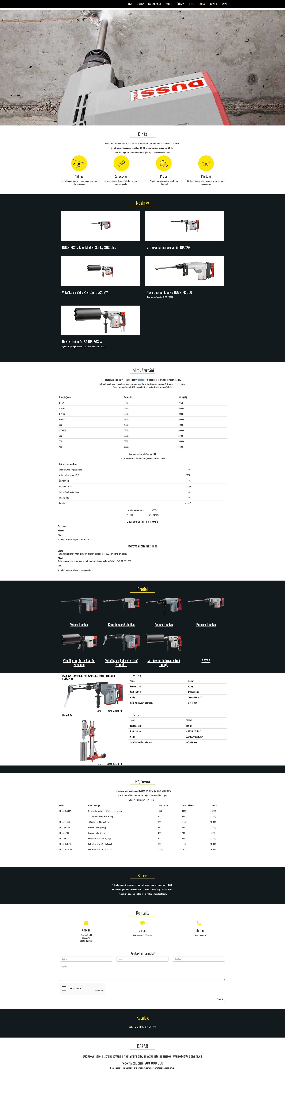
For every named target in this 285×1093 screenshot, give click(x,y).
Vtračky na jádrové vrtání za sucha (79, 662)
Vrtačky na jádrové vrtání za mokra (121, 662)
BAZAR (224, 3)
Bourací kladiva (206, 624)
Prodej (168, 3)
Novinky (140, 3)
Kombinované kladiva (121, 624)
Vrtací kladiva (79, 624)
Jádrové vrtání (154, 3)
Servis (191, 3)
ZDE (154, 1027)
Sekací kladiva (164, 624)
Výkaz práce (140, 379)
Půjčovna (180, 3)
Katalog (213, 3)
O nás (130, 3)
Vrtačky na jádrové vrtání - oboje (164, 662)
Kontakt (202, 3)
